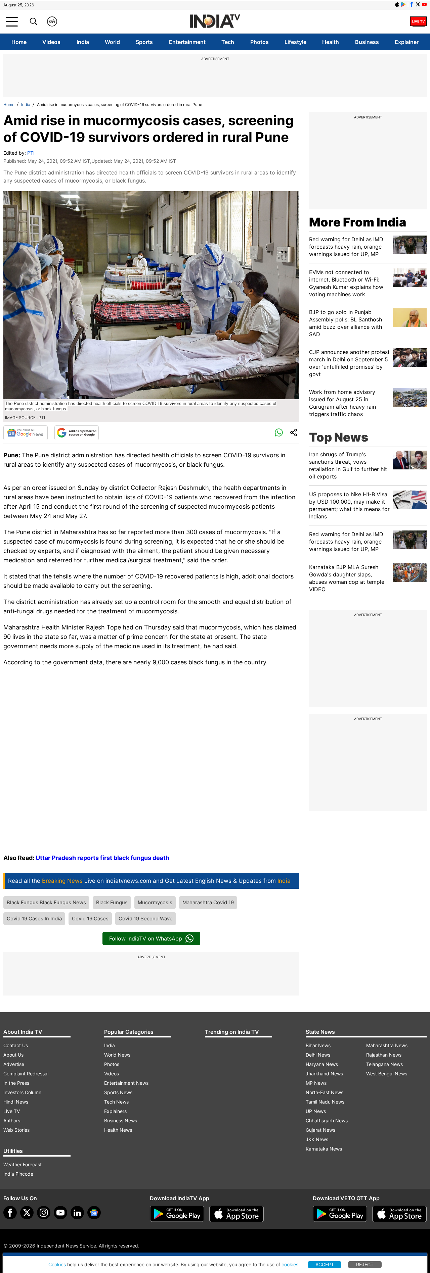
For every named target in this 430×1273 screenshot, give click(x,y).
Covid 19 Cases (90, 918)
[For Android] (340, 1214)
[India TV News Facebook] (411, 4)
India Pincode (18, 1174)
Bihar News (318, 1045)
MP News (316, 1083)
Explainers (115, 1111)
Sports (144, 42)
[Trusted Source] (76, 432)
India (83, 42)
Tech (227, 42)
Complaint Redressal (25, 1073)
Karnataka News (324, 1149)
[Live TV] (418, 21)
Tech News (116, 1102)
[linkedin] (77, 1212)
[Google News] (25, 432)
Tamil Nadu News (325, 1102)
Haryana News (322, 1064)
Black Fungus (112, 902)
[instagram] (43, 1212)
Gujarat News (320, 1130)
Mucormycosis (155, 902)
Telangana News (384, 1064)
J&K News (317, 1139)
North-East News (324, 1092)
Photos (259, 42)
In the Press (16, 1083)
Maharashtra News (386, 1045)
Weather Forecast (22, 1164)
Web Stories (16, 1130)
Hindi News (15, 1102)
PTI (31, 153)
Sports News (118, 1092)
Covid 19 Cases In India (34, 918)
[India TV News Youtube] (424, 4)
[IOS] (397, 4)
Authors (11, 1120)
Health (330, 42)
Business (367, 42)
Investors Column (22, 1092)
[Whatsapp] (279, 432)
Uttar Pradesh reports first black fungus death (102, 857)
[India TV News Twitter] (418, 4)
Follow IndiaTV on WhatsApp (145, 938)
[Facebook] (10, 1212)
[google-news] (94, 1212)
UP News (316, 1111)
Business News (120, 1120)
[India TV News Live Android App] (177, 1214)
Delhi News (318, 1055)
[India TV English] (215, 21)
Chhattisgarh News (327, 1120)
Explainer (407, 42)
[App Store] (236, 1214)
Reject (365, 1264)
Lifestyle (295, 42)
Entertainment (187, 42)
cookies (290, 1264)
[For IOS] (399, 1214)
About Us (13, 1055)
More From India (357, 222)
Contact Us (15, 1045)
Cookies (57, 1264)
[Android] (403, 4)
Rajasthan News (383, 1055)
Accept (324, 1264)
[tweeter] (27, 1212)
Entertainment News (126, 1083)
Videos (51, 42)
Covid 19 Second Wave (146, 918)
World (112, 42)
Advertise (13, 1064)
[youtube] (60, 1212)
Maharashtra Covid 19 (208, 902)
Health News (118, 1130)
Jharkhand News (324, 1073)
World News (117, 1055)
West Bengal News (386, 1073)
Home (19, 42)
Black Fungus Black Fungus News (46, 902)
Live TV (11, 1111)
